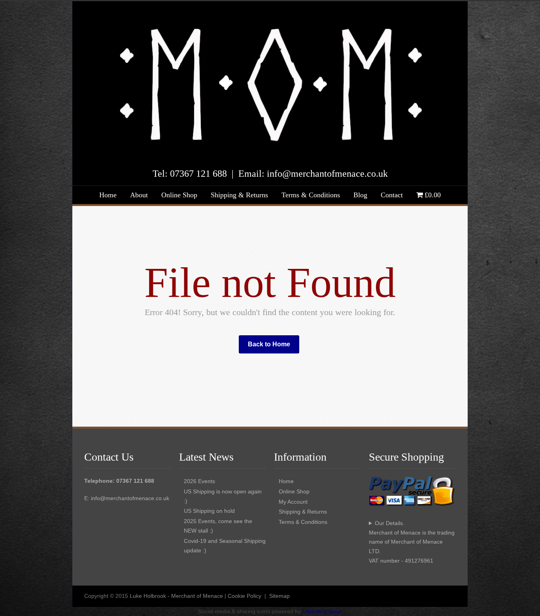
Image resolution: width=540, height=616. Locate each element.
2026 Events (199, 481)
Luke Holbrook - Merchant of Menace (176, 596)
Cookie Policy (244, 596)
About (139, 195)
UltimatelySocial (322, 611)
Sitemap (279, 596)
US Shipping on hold (209, 511)
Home (108, 195)
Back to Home (269, 344)
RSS (448, 595)
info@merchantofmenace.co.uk (130, 498)
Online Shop (179, 195)
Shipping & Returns (239, 195)
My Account (293, 502)
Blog (360, 195)
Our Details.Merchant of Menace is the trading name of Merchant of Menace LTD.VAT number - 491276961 (412, 542)
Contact (392, 195)
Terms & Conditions (310, 195)
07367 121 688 (198, 173)
